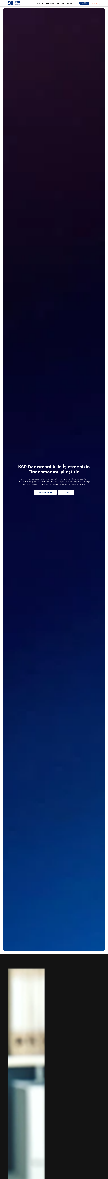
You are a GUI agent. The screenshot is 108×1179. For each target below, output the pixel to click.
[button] (84, 3)
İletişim (70, 3)
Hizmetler (39, 3)
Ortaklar (61, 3)
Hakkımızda (50, 3)
